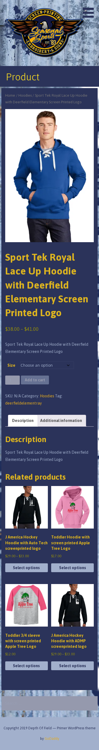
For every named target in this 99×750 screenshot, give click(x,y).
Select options (26, 568)
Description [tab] (23, 420)
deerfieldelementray (23, 403)
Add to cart (35, 380)
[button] (90, 10)
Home (10, 95)
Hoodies (25, 95)
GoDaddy (52, 738)
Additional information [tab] (61, 420)
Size (11, 365)
